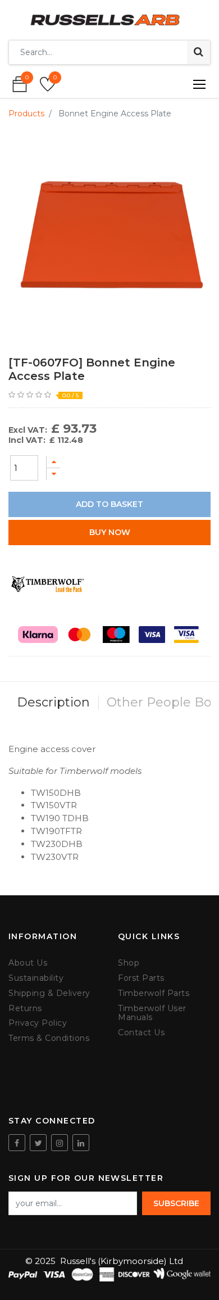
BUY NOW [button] (109, 532)
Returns (25, 1008)
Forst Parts (141, 978)
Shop (128, 963)
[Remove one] (53, 474)
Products (26, 113)
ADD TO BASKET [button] (109, 504)
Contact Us (141, 1033)
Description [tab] (53, 702)
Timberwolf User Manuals (152, 1013)
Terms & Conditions (48, 1038)
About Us (27, 963)
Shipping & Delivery (49, 993)
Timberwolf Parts (153, 993)
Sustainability (35, 978)
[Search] (198, 52)
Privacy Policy (37, 1023)
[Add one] (53, 462)
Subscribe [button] (176, 1203)
